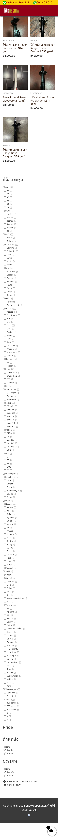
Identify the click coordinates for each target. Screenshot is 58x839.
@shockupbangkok (18, 2)
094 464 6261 (45, 2)
